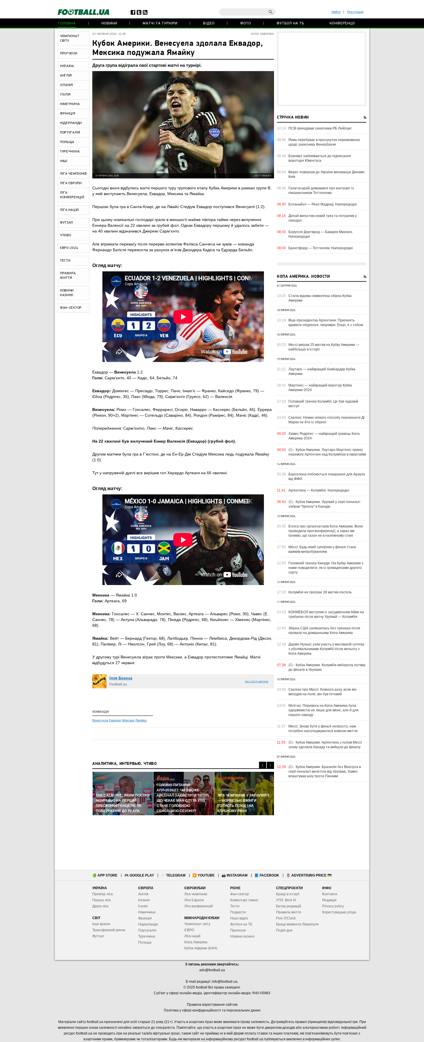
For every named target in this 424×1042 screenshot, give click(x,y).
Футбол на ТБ (290, 23)
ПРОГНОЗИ (69, 53)
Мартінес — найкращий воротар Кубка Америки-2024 (320, 387)
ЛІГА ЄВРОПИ (71, 183)
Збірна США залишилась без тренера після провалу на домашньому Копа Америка (324, 630)
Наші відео (239, 918)
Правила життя (288, 912)
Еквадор (115, 720)
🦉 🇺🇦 (309, 875)
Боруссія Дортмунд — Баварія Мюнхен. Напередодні (320, 234)
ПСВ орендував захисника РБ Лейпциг (320, 128)
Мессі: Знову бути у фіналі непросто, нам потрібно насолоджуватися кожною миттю (323, 728)
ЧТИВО (65, 235)
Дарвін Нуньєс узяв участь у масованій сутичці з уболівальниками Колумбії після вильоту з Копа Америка (326, 649)
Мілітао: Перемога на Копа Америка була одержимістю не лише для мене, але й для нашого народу (323, 710)
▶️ (203, 875)
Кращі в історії (287, 894)
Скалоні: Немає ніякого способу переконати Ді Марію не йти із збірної (326, 420)
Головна (67, 23)
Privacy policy (333, 906)
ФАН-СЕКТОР (71, 308)
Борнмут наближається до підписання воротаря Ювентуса (319, 158)
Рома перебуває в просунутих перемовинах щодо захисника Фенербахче (324, 142)
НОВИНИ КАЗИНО (67, 293)
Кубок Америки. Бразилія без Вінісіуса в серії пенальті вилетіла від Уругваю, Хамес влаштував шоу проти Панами (324, 771)
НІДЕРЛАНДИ (71, 123)
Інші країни (101, 924)
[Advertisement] (321, 69)
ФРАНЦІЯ (67, 113)
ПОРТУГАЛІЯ (70, 132)
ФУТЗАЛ (66, 222)
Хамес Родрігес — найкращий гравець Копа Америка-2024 (324, 436)
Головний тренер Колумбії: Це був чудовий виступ (323, 403)
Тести (234, 906)
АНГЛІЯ (66, 75)
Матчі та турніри (160, 23)
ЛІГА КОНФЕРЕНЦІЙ (72, 195)
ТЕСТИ (65, 260)
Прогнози (238, 930)
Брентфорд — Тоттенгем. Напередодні (320, 248)
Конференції (342, 23)
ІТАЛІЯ (65, 94)
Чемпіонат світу (197, 924)
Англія (143, 894)
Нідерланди (148, 924)
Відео (209, 23)
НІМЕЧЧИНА (70, 104)
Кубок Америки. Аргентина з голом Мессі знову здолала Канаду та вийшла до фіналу (325, 744)
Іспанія (144, 900)
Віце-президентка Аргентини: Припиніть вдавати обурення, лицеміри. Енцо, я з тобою (325, 322)
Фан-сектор (239, 894)
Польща (144, 942)
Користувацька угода (339, 912)
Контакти (329, 894)
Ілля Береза (120, 678)
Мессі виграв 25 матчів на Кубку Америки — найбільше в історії (323, 347)
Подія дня (284, 930)
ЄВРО (189, 930)
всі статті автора (256, 681)
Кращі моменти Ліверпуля (297, 924)
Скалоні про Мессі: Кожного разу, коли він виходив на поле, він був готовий (322, 691)
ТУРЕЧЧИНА (70, 151)
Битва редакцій (288, 906)
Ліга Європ (193, 900)
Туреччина (146, 936)
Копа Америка (195, 942)
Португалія (147, 930)
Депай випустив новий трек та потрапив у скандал (322, 218)
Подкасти (238, 912)
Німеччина (146, 912)
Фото (245, 23)
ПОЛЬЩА (67, 142)
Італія (143, 906)
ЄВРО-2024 (69, 248)
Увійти (335, 12)
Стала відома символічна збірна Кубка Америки (320, 298)
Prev (262, 765)
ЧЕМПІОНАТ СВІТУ (69, 39)
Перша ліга (101, 900)
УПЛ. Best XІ (286, 900)
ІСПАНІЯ (66, 85)
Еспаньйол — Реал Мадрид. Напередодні (322, 204)
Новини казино (242, 936)
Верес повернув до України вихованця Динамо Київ (326, 174)
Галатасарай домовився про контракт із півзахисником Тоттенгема (321, 190)
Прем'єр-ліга (102, 894)
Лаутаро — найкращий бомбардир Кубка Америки (321, 371)
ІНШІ (63, 161)
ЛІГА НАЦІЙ (69, 210)
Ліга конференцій (198, 906)
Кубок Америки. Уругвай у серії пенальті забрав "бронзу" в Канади (324, 504)
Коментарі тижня (244, 900)
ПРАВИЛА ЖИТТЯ (68, 276)
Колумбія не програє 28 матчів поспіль (320, 592)
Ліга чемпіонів (195, 894)
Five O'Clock (286, 918)
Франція (145, 918)
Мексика (128, 720)
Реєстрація (355, 12)
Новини (109, 23)
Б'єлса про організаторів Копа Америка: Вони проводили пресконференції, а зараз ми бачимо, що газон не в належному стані (325, 531)
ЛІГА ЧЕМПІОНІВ (73, 174)
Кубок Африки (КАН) (200, 948)
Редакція (329, 900)
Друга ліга (100, 906)
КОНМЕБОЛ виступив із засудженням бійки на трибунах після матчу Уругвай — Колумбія (326, 614)
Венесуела (100, 720)
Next (270, 765)
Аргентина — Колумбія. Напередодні (318, 490)
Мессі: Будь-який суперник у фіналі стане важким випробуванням (322, 549)
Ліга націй (192, 936)
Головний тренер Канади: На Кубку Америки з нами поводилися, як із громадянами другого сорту (325, 567)
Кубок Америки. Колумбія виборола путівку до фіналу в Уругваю (326, 667)
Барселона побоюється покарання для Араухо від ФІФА (326, 476)
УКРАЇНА (67, 66)
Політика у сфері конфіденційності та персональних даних (212, 1010)
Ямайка (141, 720)
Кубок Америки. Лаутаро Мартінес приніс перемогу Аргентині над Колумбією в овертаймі (327, 452)
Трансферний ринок (108, 930)
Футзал (98, 936)
